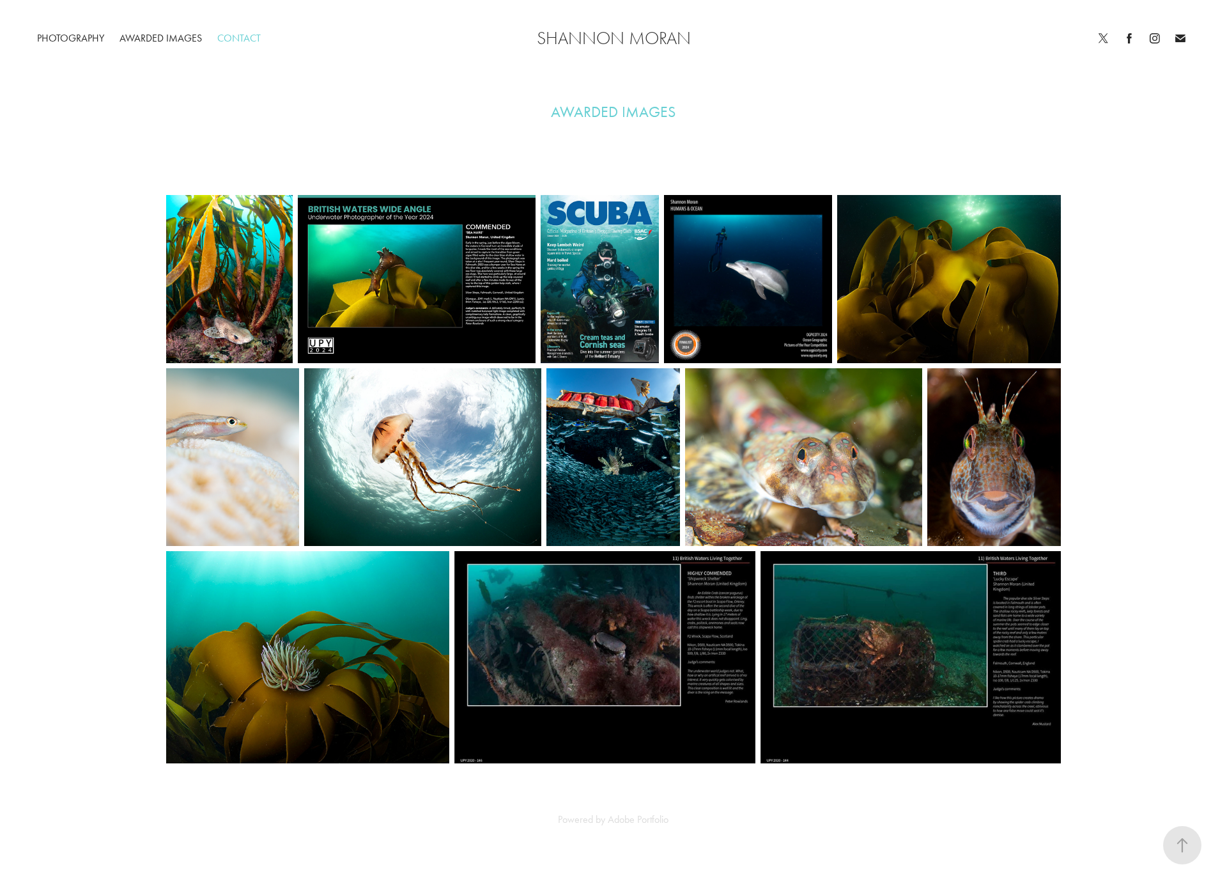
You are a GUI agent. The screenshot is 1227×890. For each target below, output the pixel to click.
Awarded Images (161, 38)
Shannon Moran (614, 38)
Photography (70, 38)
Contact (239, 38)
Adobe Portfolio (638, 819)
